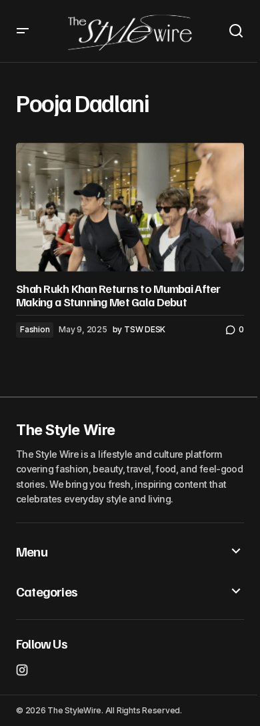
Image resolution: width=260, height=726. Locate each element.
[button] (23, 31)
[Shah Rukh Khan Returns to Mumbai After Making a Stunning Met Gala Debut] (130, 207)
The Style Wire (65, 429)
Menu (31, 551)
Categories (46, 591)
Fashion (34, 329)
